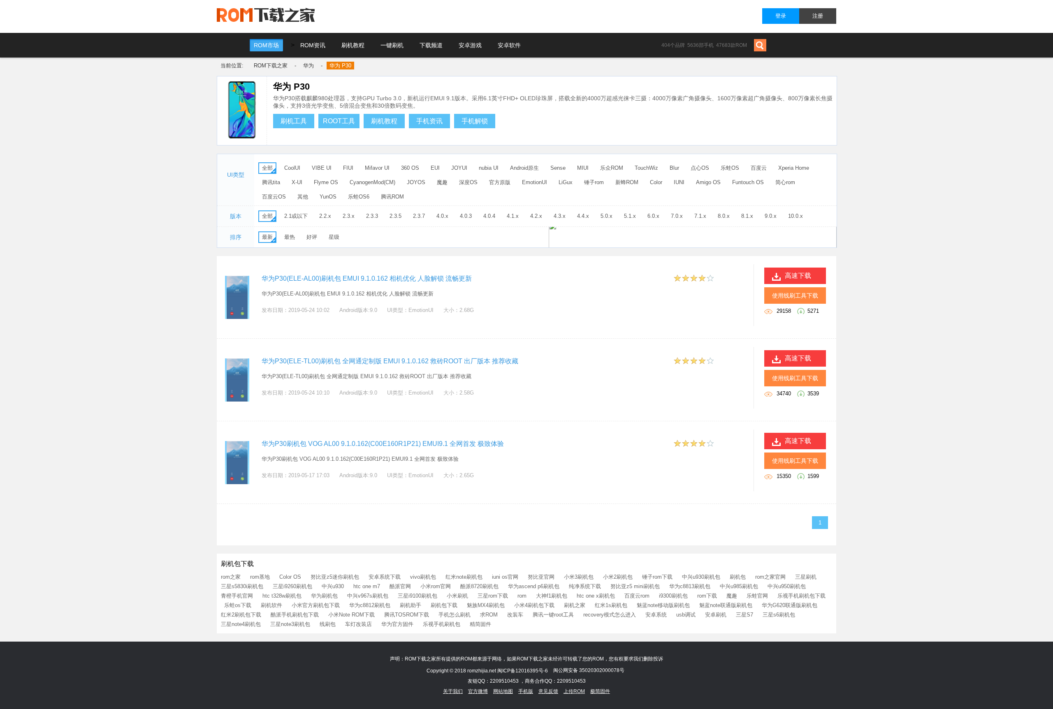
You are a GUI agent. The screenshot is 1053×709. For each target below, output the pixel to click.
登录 (780, 16)
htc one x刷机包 (596, 596)
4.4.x (583, 216)
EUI (435, 168)
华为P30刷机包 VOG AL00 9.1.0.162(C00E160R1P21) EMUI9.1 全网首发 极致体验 (383, 443)
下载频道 (431, 45)
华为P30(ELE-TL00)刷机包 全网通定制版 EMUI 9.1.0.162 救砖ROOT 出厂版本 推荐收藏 (390, 361)
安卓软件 (509, 45)
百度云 (759, 168)
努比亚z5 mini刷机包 (635, 586)
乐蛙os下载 (237, 605)
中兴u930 (333, 586)
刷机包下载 (444, 605)
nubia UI (489, 168)
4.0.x (442, 216)
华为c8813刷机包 (689, 586)
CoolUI (292, 168)
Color (656, 182)
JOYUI (459, 168)
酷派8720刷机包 (479, 586)
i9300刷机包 (673, 596)
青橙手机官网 (237, 596)
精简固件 (480, 624)
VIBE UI (322, 168)
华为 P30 (340, 65)
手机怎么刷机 (454, 615)
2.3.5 (395, 216)
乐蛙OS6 (358, 197)
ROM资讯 (312, 45)
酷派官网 (400, 586)
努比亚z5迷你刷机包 (335, 577)
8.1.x (747, 216)
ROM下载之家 (271, 65)
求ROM (489, 615)
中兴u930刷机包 (701, 577)
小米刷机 (457, 596)
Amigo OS (708, 182)
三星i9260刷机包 (292, 586)
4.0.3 (466, 216)
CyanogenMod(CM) (372, 182)
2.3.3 (372, 216)
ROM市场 (266, 45)
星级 (334, 237)
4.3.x (560, 216)
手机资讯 (429, 121)
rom (521, 596)
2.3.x (349, 216)
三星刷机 (805, 577)
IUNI (679, 182)
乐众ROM (611, 168)
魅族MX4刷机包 (486, 605)
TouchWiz (646, 168)
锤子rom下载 (657, 577)
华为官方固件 (397, 624)
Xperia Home (793, 168)
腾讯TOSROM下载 (406, 615)
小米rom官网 (435, 586)
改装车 (515, 615)
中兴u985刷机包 (739, 586)
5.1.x (630, 216)
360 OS (410, 168)
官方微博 (478, 691)
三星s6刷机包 (779, 615)
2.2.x (325, 216)
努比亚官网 (541, 577)
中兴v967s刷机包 (367, 596)
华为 (308, 65)
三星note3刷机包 (290, 624)
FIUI (348, 168)
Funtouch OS (748, 182)
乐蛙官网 (757, 596)
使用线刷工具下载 (795, 295)
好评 (311, 237)
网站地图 (503, 691)
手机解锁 (475, 121)
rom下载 (707, 596)
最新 (267, 237)
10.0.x (795, 216)
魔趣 (442, 182)
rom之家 (231, 577)
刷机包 (738, 577)
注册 (817, 16)
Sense (558, 168)
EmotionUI (534, 182)
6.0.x (653, 216)
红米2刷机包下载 (241, 615)
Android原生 (524, 168)
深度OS (468, 182)
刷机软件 (271, 605)
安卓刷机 (715, 615)
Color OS (290, 577)
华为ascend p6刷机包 (533, 586)
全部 (267, 168)
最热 (289, 237)
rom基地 (260, 577)
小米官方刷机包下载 (316, 605)
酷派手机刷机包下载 (295, 615)
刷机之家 (574, 605)
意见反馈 (548, 691)
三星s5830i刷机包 (242, 586)
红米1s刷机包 (611, 605)
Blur (674, 168)
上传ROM (574, 691)
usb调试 (686, 615)
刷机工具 (294, 121)
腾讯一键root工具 (553, 615)
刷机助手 (410, 605)
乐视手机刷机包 (441, 624)
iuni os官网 (505, 577)
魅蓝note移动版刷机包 (663, 605)
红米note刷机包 (463, 577)
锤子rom (594, 182)
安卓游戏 (470, 45)
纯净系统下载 (585, 586)
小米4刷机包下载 (534, 605)
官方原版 (499, 182)
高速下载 (798, 275)
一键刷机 (392, 45)
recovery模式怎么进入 (609, 615)
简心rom (785, 182)
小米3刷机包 (579, 577)
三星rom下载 (493, 596)
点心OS (700, 168)
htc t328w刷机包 (282, 596)
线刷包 (328, 624)
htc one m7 (366, 586)
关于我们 (453, 691)
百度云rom (636, 596)
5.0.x (606, 216)
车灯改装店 (358, 624)
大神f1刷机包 (551, 596)
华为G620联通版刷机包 (789, 605)
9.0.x (771, 216)
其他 (302, 197)
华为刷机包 (324, 596)
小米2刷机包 (618, 577)
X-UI (297, 182)
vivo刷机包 (423, 577)
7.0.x (677, 216)
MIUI (583, 168)
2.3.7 (419, 216)
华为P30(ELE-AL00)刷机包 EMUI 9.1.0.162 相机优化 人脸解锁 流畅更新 (367, 278)
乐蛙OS (730, 168)
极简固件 (600, 691)
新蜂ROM (626, 182)
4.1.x (513, 216)
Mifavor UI (377, 168)
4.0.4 (489, 216)
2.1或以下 (296, 216)
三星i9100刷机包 (417, 596)
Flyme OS (326, 182)
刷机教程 (352, 45)
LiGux (566, 182)
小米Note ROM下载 (351, 615)
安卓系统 (656, 615)
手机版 (525, 691)
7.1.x (700, 216)
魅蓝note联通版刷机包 (725, 605)
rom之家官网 (770, 577)
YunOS (328, 197)
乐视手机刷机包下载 (801, 596)
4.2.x (536, 216)
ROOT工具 (339, 121)
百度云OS (274, 197)
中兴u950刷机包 (787, 586)
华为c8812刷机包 (369, 605)
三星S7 (744, 615)
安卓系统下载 (385, 577)
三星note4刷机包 (241, 624)
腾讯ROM (392, 197)
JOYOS (416, 182)
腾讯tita (271, 182)
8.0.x (724, 216)
